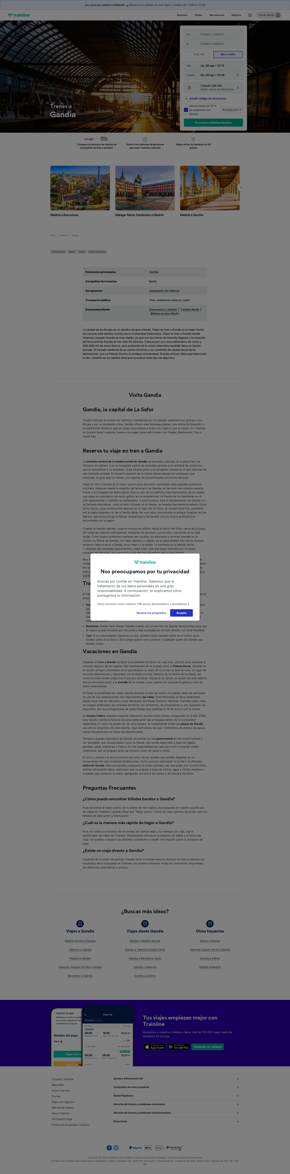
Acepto (181, 612)
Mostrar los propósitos (151, 613)
